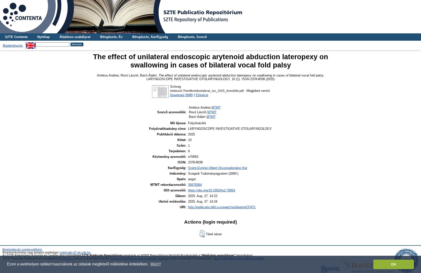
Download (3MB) (181, 95)
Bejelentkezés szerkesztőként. (22, 249)
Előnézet (202, 95)
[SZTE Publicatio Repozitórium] (210, 16)
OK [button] (393, 264)
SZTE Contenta (16, 37)
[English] (31, 44)
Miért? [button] (155, 264)
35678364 (195, 185)
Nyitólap (43, 37)
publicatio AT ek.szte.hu (75, 252)
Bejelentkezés (13, 45)
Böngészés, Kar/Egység (150, 37)
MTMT (216, 107)
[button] (202, 233)
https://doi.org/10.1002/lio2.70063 (211, 190)
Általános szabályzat (74, 37)
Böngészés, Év (111, 37)
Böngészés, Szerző (192, 37)
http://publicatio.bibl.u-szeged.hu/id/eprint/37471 (222, 207)
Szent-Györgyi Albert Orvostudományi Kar (217, 168)
